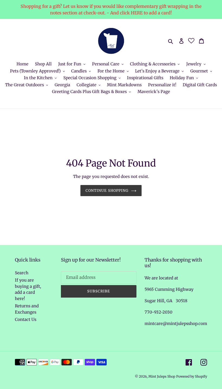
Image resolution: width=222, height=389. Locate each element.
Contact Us (25, 319)
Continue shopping (107, 190)
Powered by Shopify (191, 376)
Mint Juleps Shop (161, 376)
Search (21, 272)
